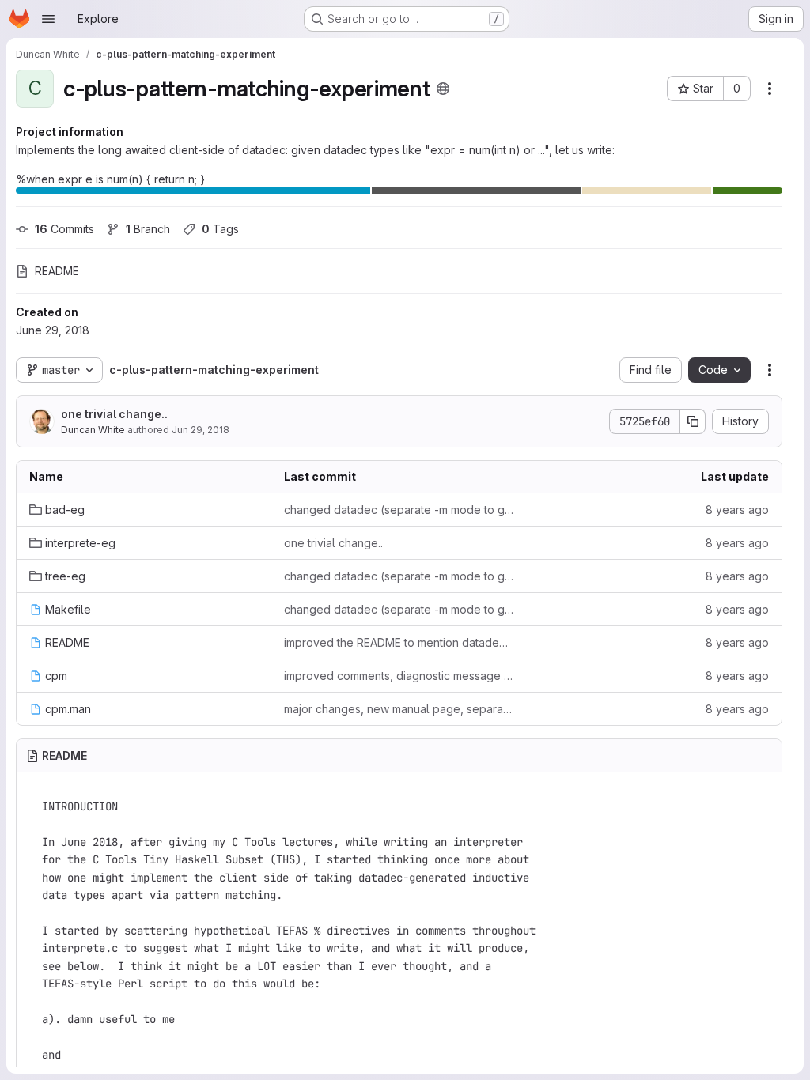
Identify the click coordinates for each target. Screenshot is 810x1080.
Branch (148, 229)
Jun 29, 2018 (200, 430)
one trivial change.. (114, 414)
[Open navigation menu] (48, 19)
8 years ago (737, 509)
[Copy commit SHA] (693, 421)
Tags (220, 229)
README (57, 271)
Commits (64, 229)
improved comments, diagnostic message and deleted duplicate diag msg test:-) (398, 675)
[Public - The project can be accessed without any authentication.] (443, 88)
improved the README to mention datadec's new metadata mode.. (398, 642)
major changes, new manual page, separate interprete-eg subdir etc (398, 709)
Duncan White (93, 430)
